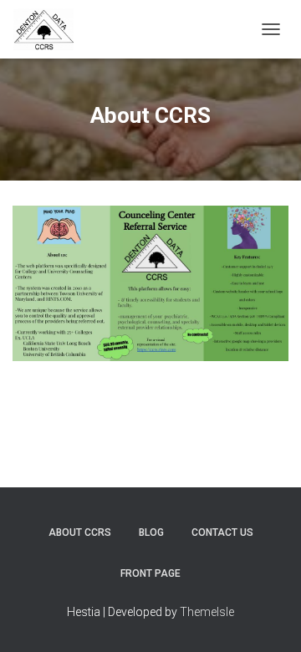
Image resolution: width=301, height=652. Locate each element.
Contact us (222, 532)
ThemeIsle (207, 612)
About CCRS (79, 532)
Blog (151, 532)
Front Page (150, 573)
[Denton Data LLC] (50, 29)
